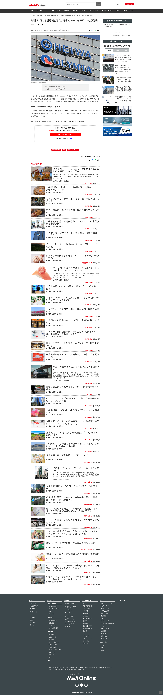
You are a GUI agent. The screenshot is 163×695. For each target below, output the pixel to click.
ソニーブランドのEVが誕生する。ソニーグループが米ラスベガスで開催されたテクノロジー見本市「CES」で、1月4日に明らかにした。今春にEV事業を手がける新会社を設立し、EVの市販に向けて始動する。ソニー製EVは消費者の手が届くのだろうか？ (76, 375)
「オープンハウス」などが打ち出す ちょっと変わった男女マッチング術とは (72, 298)
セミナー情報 (103, 642)
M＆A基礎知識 (53, 620)
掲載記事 (101, 667)
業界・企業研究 (52, 603)
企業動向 (52, 15)
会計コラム (52, 654)
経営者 (85, 631)
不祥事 (85, 621)
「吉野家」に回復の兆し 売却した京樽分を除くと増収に (72, 321)
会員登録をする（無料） (65, 134)
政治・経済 (86, 641)
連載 (49, 660)
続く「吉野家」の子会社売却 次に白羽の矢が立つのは (72, 211)
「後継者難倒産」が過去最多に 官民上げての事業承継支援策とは (72, 222)
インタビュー (69, 610)
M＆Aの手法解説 (53, 628)
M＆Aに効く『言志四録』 (108, 623)
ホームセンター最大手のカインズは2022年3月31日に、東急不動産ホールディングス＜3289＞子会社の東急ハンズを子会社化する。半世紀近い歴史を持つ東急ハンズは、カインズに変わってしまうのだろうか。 (76, 475)
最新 (109, 50)
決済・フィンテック (106, 603)
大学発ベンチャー (70, 619)
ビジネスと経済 (107, 11)
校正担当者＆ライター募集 (91, 667)
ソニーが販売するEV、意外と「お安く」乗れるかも (76, 368)
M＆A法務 (51, 634)
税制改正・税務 (53, 644)
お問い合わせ (108, 667)
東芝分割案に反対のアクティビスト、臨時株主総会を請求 (72, 388)
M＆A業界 (86, 611)
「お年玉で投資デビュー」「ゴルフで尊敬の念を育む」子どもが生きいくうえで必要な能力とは (72, 532)
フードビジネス (87, 638)
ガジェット (104, 638)
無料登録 (129, 4)
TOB (31, 620)
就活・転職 (104, 636)
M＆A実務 (50, 631)
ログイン (119, 4)
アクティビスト (87, 603)
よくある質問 (52, 625)
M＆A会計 (51, 639)
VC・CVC (67, 626)
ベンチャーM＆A (70, 621)
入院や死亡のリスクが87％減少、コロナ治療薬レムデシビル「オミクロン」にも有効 (72, 422)
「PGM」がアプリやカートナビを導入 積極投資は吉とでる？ (72, 234)
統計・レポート (53, 657)
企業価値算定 (52, 647)
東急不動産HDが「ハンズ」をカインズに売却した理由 (72, 487)
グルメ (102, 618)
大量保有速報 (34, 606)
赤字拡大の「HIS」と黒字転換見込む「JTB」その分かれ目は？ (72, 433)
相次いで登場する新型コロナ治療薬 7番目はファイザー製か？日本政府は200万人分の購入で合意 (72, 509)
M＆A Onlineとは (59, 667)
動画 (50, 611)
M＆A (31, 615)
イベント (103, 645)
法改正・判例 (52, 637)
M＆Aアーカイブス (54, 609)
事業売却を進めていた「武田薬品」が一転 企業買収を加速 (72, 355)
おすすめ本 (104, 626)
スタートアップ (93, 11)
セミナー (103, 650)
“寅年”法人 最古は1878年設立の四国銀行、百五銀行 (72, 554)
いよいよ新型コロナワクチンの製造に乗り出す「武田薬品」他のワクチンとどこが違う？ (72, 566)
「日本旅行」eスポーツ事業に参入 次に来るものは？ (71, 287)
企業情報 (32, 622)
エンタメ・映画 (105, 621)
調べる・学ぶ (56, 11)
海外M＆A (86, 643)
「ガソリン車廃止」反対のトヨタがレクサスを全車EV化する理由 (72, 521)
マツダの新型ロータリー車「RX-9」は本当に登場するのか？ (72, 200)
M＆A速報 (33, 603)
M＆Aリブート (53, 614)
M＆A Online (41, 25)
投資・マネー (104, 613)
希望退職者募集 (56, 150)
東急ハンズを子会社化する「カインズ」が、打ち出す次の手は (72, 344)
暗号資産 (103, 616)
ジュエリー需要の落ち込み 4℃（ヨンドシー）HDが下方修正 (72, 256)
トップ (35, 15)
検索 (98, 4)
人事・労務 (52, 652)
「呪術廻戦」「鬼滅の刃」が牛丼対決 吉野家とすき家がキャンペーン (72, 188)
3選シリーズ (104, 633)
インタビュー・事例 (79, 11)
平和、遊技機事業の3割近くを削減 (55, 87)
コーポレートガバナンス (56, 650)
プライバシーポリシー (71, 667)
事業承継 (66, 11)
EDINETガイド (105, 608)
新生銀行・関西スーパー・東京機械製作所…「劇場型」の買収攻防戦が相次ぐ (71, 498)
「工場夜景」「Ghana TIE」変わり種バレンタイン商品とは (72, 411)
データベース (41, 11)
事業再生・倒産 (87, 618)
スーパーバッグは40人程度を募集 (55, 89)
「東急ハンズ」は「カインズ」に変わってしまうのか (76, 468)
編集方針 (51, 667)
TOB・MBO (86, 608)
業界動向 (85, 616)
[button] (104, 32)
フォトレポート (105, 606)
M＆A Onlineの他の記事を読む (90, 157)
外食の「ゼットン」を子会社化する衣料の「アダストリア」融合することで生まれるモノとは (72, 578)
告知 (102, 647)
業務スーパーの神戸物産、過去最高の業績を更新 (70, 542)
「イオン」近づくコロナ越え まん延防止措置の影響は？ (72, 310)
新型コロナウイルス (73, 150)
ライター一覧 (121, 600)
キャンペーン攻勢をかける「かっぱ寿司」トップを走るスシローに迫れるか (76, 269)
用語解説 (51, 623)
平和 (64, 150)
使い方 (32, 625)
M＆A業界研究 (53, 606)
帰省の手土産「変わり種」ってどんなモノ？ (68, 455)
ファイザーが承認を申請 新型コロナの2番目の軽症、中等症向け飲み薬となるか (71, 333)
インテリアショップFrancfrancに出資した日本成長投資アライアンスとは (72, 399)
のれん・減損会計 (54, 642)
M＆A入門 (50, 617)
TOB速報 (32, 608)
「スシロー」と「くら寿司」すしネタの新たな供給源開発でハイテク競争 (76, 170)
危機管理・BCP (87, 626)
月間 (125, 50)
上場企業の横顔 (87, 628)
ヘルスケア (86, 636)
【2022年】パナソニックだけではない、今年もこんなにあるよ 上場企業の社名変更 (72, 445)
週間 (117, 50)
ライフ (117, 11)
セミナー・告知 (128, 11)
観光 (84, 633)
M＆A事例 (68, 612)
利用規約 (80, 667)
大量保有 (32, 617)
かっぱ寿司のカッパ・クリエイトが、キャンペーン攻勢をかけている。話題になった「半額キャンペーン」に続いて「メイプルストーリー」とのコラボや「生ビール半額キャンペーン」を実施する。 (76, 275)
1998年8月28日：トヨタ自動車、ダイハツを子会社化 (117, 25)
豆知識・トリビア (106, 628)
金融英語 (103, 631)
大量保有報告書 (87, 606)
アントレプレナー (70, 624)
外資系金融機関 (105, 611)
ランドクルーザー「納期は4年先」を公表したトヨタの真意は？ (72, 245)
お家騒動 (85, 623)
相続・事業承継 (69, 603)
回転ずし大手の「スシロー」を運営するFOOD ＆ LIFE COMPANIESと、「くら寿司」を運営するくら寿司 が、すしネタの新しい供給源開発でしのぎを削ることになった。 (76, 176)
